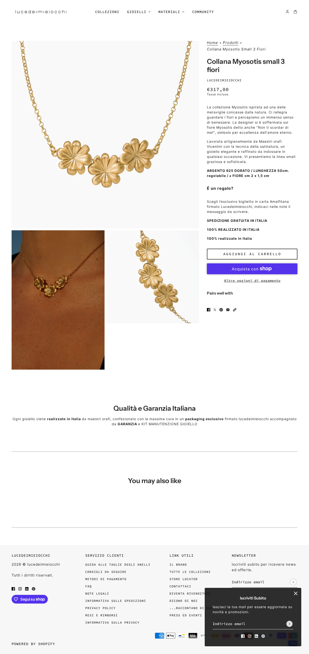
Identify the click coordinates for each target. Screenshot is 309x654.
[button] (234, 309)
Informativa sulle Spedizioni (115, 601)
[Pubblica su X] (215, 309)
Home (212, 43)
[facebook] (242, 635)
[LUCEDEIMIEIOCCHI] (41, 12)
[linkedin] (256, 635)
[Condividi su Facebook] (208, 309)
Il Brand (178, 565)
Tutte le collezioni (190, 572)
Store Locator (183, 579)
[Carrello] (295, 12)
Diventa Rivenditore (190, 593)
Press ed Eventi (185, 615)
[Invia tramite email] (228, 309)
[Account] (287, 12)
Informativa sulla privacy (112, 622)
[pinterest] (263, 635)
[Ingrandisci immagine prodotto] (105, 134)
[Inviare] (289, 624)
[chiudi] (295, 593)
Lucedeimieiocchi (224, 80)
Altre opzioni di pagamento (252, 280)
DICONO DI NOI (183, 601)
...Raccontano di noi (191, 608)
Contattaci (180, 586)
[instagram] (249, 635)
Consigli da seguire (105, 572)
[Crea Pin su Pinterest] (221, 309)
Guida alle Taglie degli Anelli (117, 565)
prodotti (231, 43)
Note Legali (97, 593)
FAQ (88, 586)
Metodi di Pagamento (105, 579)
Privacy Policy (100, 608)
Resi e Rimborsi (101, 615)
